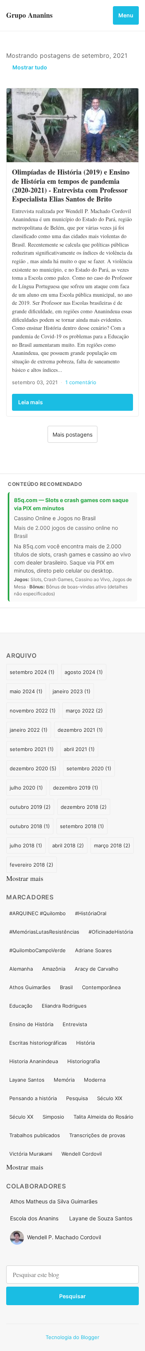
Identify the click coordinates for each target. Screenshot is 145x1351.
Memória (64, 1080)
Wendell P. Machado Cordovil (64, 1237)
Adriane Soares (93, 950)
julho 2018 (25, 845)
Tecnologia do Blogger (72, 1337)
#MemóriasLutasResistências (44, 932)
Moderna (95, 1080)
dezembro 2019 (74, 788)
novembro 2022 (32, 710)
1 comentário (80, 382)
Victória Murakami (30, 1154)
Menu (125, 15)
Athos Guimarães (30, 987)
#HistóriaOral (90, 913)
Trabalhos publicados (34, 1135)
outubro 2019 (29, 807)
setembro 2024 (31, 672)
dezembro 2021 (79, 730)
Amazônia (53, 969)
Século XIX (109, 1098)
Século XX (21, 1117)
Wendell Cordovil (81, 1154)
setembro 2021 (31, 749)
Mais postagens (72, 434)
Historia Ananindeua (33, 1061)
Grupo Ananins (29, 15)
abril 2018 (67, 845)
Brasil (66, 987)
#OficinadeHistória (111, 932)
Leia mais (30, 402)
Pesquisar (72, 1296)
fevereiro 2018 (30, 865)
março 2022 (83, 710)
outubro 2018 (29, 826)
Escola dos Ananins (34, 1218)
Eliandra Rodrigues (64, 1006)
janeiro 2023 (71, 691)
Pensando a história (33, 1098)
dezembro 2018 (83, 807)
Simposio (53, 1117)
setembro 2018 (81, 826)
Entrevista (75, 1024)
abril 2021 (78, 749)
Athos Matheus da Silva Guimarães (53, 1201)
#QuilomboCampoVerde (37, 950)
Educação (20, 1006)
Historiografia (83, 1061)
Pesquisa (77, 1098)
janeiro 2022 (28, 730)
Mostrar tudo (29, 67)
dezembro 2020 (32, 768)
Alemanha (21, 969)
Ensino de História (31, 1024)
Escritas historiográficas (38, 1043)
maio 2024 (25, 691)
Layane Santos (26, 1080)
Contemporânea (101, 987)
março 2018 (111, 845)
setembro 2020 (88, 768)
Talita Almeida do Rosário (103, 1117)
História (85, 1043)
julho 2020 (25, 788)
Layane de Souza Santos (100, 1218)
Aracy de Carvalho (96, 969)
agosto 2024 (83, 672)
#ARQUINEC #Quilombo (37, 913)
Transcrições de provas (97, 1135)
